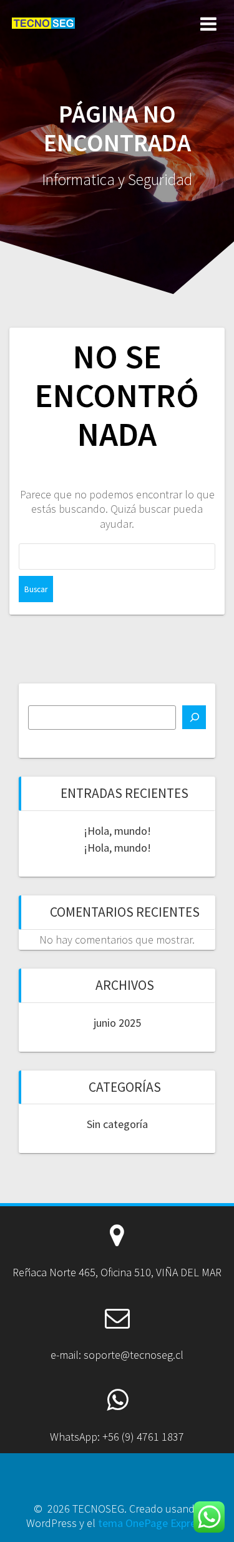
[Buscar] (194, 717)
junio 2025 (117, 1022)
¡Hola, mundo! (117, 831)
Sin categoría (117, 1124)
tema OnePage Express (152, 1523)
